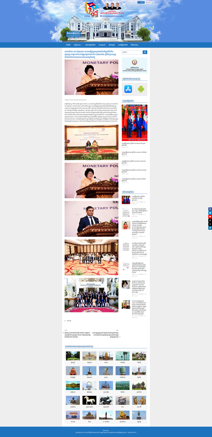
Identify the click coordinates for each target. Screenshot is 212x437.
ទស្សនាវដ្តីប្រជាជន (128, 101)
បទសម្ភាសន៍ (102, 45)
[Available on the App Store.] (128, 89)
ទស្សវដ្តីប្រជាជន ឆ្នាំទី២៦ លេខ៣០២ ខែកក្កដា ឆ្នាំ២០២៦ (133, 144)
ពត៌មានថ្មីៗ (69, 321)
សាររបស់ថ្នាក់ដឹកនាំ (90, 45)
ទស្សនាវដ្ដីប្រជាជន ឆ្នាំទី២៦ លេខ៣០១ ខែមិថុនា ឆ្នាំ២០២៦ (134, 153)
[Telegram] (210, 213)
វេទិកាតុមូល (112, 45)
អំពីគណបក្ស (134, 45)
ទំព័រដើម (68, 45)
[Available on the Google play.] (141, 89)
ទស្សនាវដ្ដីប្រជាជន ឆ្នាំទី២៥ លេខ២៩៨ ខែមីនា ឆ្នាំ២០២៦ (134, 180)
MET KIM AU (83, 100)
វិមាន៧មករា (73, 33)
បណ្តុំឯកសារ (77, 45)
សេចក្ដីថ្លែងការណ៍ (123, 45)
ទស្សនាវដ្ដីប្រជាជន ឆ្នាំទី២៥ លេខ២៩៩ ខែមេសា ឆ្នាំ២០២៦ (134, 171)
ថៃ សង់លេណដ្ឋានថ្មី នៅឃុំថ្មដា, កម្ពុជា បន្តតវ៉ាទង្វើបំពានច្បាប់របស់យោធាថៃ (139, 211)
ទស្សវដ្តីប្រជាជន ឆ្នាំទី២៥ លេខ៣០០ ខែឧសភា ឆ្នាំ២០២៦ (134, 162)
